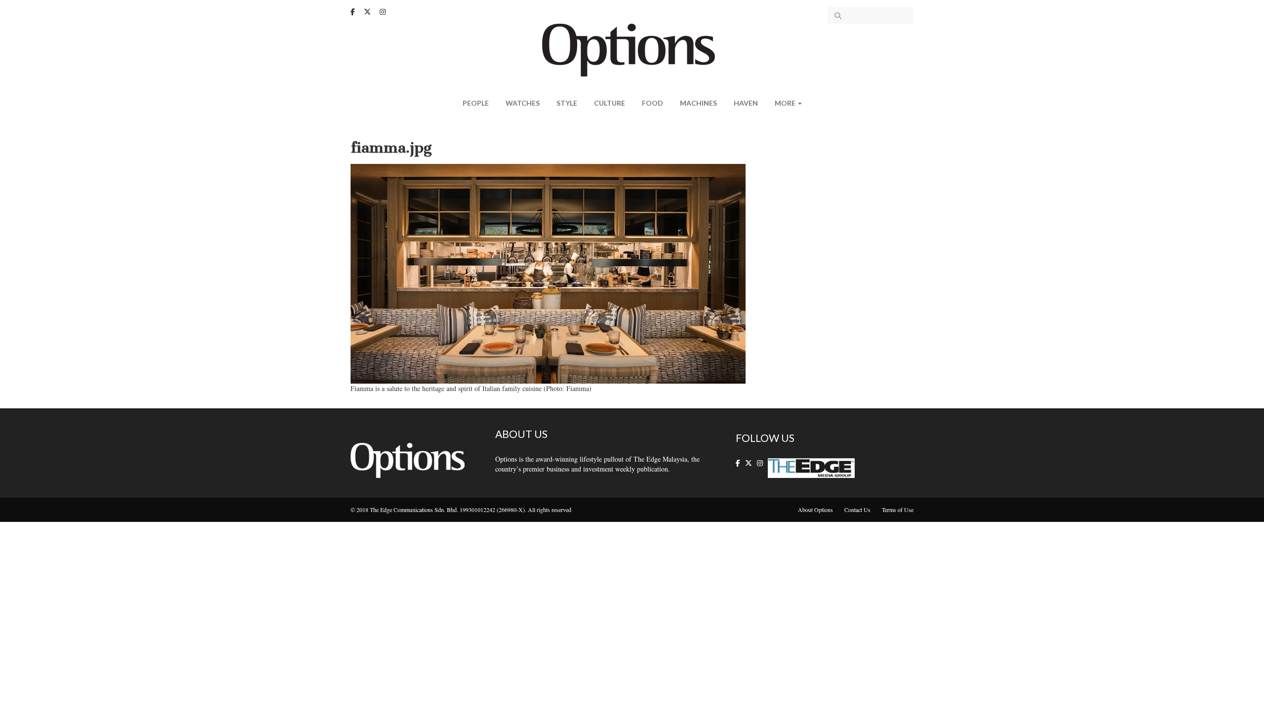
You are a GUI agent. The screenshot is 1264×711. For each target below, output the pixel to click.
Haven (746, 103)
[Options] (632, 49)
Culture (609, 103)
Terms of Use (897, 510)
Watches (523, 103)
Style (566, 103)
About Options (815, 510)
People (476, 103)
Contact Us (857, 510)
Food (652, 103)
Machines (698, 103)
